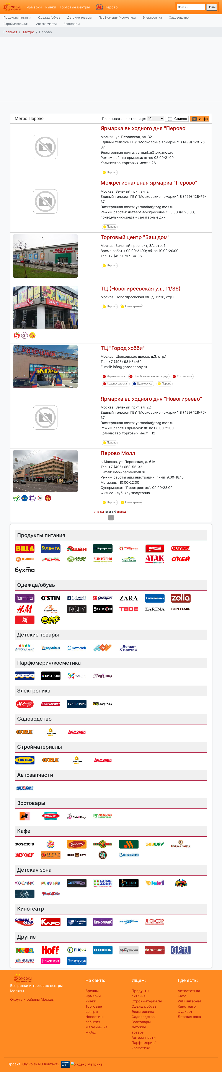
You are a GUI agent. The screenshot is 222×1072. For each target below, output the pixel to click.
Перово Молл (118, 453)
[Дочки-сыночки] (32, 335)
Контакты (52, 1064)
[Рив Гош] (51, 675)
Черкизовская (116, 376)
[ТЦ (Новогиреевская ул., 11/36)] (45, 307)
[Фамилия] (32, 498)
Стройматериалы (16, 24)
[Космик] (25, 883)
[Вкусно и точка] (129, 844)
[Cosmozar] (77, 883)
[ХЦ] (25, 619)
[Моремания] (129, 855)
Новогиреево (133, 306)
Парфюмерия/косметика (117, 17)
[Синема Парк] (77, 921)
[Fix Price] (77, 950)
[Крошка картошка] (103, 844)
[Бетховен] (51, 816)
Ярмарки (34, 7)
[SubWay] (155, 844)
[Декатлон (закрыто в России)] (103, 950)
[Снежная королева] (77, 598)
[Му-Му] (25, 855)
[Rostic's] (40, 498)
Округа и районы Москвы (32, 999)
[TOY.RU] (103, 647)
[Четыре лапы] (25, 816)
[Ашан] (77, 548)
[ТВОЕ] (129, 608)
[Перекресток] (16, 498)
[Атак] (155, 559)
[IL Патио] (48, 498)
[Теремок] (77, 844)
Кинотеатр (187, 1006)
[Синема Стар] (25, 921)
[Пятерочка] (16, 335)
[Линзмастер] (77, 960)
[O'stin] (51, 598)
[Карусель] (51, 559)
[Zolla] (181, 598)
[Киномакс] (103, 921)
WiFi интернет (190, 1001)
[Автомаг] (25, 788)
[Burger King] (51, 844)
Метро (28, 32)
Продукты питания (17, 17)
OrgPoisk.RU (32, 1064)
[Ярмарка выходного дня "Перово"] (45, 146)
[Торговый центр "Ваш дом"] (45, 255)
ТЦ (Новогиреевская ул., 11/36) (141, 289)
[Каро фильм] (51, 921)
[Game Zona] (103, 883)
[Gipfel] (181, 950)
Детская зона (189, 1017)
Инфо (203, 118)
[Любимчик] (103, 816)
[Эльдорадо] (51, 704)
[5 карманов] (103, 608)
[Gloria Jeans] (103, 598)
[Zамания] (155, 883)
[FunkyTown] (51, 893)
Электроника (152, 17)
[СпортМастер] (155, 598)
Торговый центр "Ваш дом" (135, 237)
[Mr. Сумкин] (129, 950)
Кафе (182, 996)
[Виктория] (103, 559)
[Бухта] (25, 570)
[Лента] (51, 548)
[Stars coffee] (103, 855)
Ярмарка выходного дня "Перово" (144, 128)
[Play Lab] (51, 883)
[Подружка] (24, 335)
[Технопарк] (77, 704)
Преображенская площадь (151, 376)
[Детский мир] (24, 498)
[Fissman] (51, 960)
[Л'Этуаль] (25, 675)
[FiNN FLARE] (181, 608)
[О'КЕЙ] (181, 559)
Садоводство (179, 17)
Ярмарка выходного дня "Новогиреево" (151, 399)
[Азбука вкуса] (77, 559)
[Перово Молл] (45, 471)
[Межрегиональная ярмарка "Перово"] (45, 201)
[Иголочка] (25, 960)
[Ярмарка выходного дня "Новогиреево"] (45, 417)
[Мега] (25, 950)
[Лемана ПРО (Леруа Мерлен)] (51, 731)
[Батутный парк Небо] (129, 883)
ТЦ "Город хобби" (123, 348)
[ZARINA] (155, 608)
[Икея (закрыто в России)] (25, 760)
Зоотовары (72, 24)
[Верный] (155, 548)
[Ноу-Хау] (103, 704)
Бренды (92, 991)
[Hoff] (51, 950)
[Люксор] (155, 921)
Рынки (50, 7)
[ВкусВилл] (129, 559)
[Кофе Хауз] (77, 855)
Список (180, 118)
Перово (111, 7)
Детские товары (79, 17)
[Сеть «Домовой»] (77, 731)
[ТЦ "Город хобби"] (45, 366)
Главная (10, 32)
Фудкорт (185, 1011)
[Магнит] (181, 548)
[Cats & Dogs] (77, 816)
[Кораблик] (51, 647)
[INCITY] (77, 608)
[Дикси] (25, 559)
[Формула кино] (129, 921)
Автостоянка (189, 991)
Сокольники (184, 376)
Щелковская (145, 383)
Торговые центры (75, 7)
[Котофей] (77, 647)
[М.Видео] (25, 704)
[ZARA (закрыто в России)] (129, 598)
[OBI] (25, 731)
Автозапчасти (46, 24)
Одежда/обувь (49, 17)
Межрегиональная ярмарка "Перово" (149, 183)
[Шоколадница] (181, 844)
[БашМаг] (51, 608)
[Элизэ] (77, 675)
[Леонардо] (155, 950)
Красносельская (117, 383)
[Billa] (25, 548)
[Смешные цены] (51, 619)
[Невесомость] (25, 893)
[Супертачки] (181, 883)
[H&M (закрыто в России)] (25, 608)
